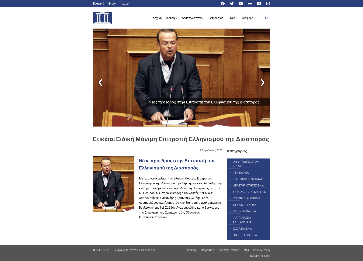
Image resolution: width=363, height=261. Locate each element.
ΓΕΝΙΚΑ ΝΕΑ (241, 172)
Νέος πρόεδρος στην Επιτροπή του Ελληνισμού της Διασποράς (204, 102)
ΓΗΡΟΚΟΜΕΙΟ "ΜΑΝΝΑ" (248, 179)
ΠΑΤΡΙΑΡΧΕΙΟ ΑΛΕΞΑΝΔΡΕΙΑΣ (243, 220)
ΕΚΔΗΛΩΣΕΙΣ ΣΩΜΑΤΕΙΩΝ (249, 192)
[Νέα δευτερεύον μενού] (236, 18)
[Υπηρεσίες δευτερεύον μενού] (225, 18)
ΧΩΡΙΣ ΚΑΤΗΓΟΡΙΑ (245, 235)
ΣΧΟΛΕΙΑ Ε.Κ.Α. (242, 228)
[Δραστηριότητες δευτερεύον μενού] (204, 18)
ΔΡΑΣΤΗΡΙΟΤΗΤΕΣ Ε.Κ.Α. (248, 185)
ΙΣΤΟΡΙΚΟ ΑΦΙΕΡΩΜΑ (246, 198)
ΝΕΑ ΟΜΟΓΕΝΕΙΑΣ (244, 205)
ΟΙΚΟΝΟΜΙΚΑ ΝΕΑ (244, 211)
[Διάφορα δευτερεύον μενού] (255, 18)
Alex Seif (265, 255)
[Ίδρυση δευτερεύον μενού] (176, 18)
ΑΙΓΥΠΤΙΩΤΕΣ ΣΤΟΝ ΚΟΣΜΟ (246, 164)
